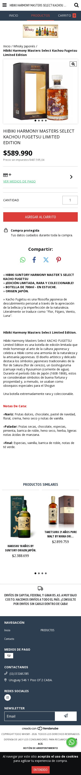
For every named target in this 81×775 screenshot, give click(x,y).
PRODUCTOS (47, 630)
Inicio (7, 46)
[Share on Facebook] (34, 260)
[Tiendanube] (40, 729)
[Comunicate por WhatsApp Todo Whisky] (71, 742)
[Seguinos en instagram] (7, 697)
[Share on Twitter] (46, 260)
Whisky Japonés (24, 46)
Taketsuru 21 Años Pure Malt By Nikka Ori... (60, 534)
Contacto (9, 639)
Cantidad (11, 200)
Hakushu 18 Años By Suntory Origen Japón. (20, 548)
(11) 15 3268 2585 (19, 674)
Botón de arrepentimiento (40, 748)
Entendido (41, 770)
